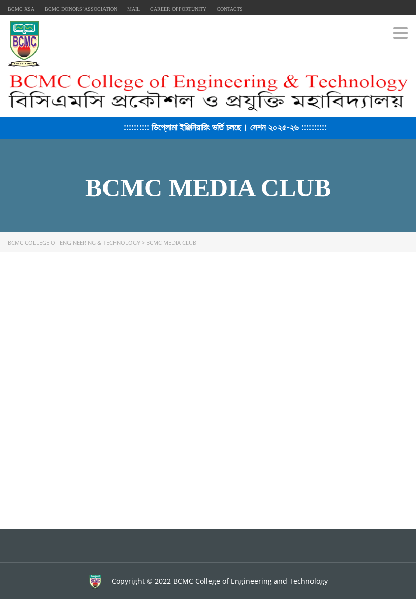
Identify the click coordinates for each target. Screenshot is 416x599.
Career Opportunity (178, 9)
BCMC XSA (21, 9)
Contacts (230, 9)
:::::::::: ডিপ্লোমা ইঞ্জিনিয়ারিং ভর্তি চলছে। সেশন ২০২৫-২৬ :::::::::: (220, 127)
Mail (133, 9)
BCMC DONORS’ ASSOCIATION (81, 9)
